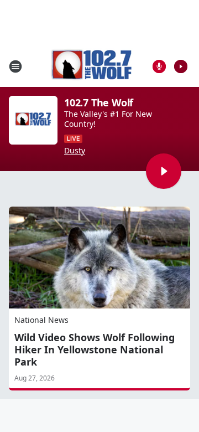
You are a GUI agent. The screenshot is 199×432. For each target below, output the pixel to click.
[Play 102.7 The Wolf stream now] (33, 120)
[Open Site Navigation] (15, 66)
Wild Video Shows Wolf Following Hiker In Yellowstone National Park (94, 349)
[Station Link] (92, 66)
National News (41, 320)
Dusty (74, 151)
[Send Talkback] (159, 66)
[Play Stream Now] (180, 66)
